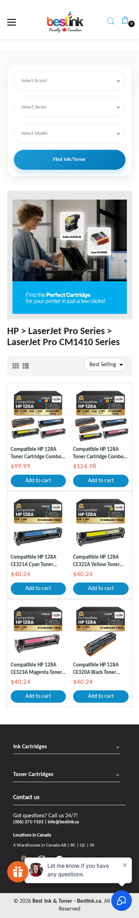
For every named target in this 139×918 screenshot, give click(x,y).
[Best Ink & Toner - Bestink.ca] (65, 22)
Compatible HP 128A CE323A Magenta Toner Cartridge (36, 669)
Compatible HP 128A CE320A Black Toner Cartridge (96, 669)
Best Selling (102, 365)
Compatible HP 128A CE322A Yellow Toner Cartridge (96, 562)
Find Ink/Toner (69, 159)
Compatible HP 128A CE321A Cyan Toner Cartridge (33, 562)
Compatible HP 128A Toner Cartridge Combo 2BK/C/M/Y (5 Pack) (98, 454)
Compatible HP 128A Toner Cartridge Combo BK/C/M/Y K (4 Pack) (36, 454)
